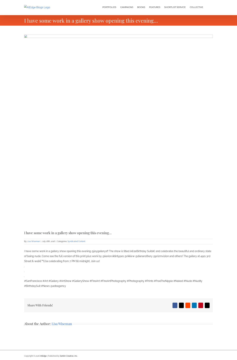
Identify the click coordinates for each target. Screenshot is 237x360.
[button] (208, 7)
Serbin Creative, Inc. (69, 356)
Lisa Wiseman (33, 241)
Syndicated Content (76, 241)
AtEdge (43, 356)
